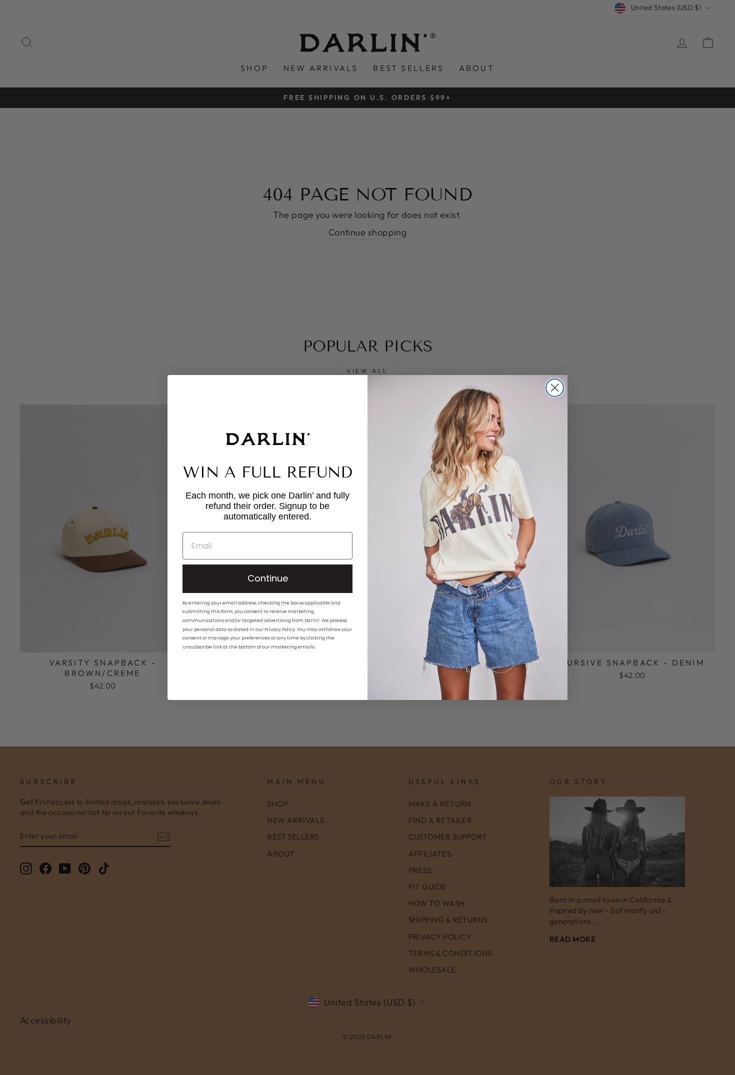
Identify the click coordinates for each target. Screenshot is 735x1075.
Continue (268, 578)
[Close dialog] (555, 387)
